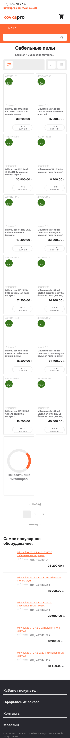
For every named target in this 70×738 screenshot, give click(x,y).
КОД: (32, 559)
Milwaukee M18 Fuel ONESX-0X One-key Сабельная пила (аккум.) (50, 414)
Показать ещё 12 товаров (19, 477)
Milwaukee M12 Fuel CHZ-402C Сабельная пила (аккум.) (16, 172)
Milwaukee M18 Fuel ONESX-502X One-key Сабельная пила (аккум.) (51, 353)
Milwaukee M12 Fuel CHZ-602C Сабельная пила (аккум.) (16, 112)
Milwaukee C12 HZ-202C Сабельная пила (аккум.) (18, 232)
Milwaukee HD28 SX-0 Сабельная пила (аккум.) (17, 414)
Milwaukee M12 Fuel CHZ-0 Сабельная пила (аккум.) (50, 112)
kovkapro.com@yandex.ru (20, 7)
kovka (14, 17)
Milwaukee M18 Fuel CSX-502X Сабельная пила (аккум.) (16, 353)
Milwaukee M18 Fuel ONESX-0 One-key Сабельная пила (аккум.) (50, 232)
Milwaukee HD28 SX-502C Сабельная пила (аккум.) (17, 293)
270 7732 (14, 4)
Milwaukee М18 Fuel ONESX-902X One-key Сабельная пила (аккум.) (51, 293)
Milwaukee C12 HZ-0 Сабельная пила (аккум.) (50, 170)
